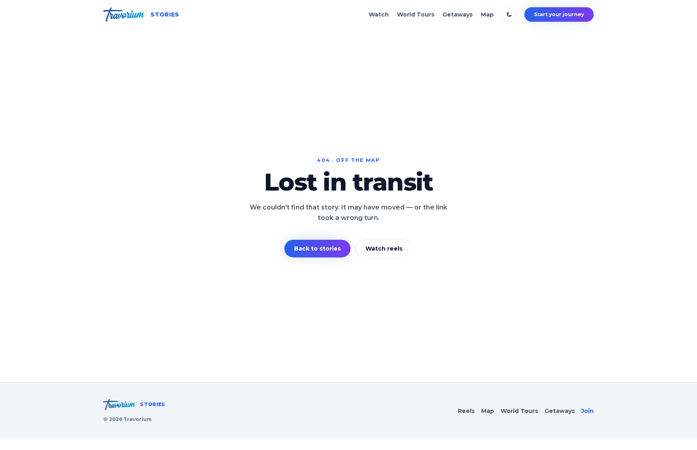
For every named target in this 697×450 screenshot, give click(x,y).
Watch (379, 14)
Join (587, 411)
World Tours (415, 14)
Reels (466, 411)
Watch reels (384, 248)
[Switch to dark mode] (509, 14)
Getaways (457, 14)
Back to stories (317, 248)
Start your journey (559, 14)
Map (487, 14)
